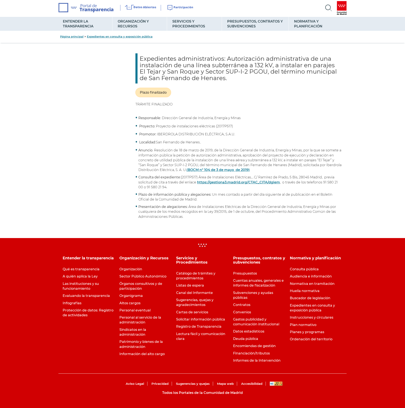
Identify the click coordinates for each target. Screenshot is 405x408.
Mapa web (225, 384)
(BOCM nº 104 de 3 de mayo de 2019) (218, 170)
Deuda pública (245, 339)
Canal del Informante (194, 293)
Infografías (72, 303)
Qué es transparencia (81, 269)
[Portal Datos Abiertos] (140, 8)
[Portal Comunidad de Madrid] (342, 8)
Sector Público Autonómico (142, 276)
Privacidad (160, 384)
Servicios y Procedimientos (188, 23)
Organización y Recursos (133, 23)
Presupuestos (245, 273)
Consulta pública (304, 269)
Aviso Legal (135, 384)
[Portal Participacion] (180, 8)
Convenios (242, 312)
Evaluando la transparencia (86, 296)
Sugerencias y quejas (193, 384)
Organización (130, 269)
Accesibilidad (251, 384)
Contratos (241, 305)
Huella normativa (305, 291)
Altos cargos (129, 303)
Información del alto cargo (142, 354)
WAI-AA (276, 384)
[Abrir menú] (328, 8)
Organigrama (131, 296)
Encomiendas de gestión (254, 346)
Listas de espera (190, 285)
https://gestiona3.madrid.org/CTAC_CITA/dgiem (238, 182)
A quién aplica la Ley (80, 276)
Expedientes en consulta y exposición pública (120, 36)
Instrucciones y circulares (311, 317)
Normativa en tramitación (312, 284)
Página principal (72, 36)
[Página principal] (85, 7)
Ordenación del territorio (311, 339)
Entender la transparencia (78, 23)
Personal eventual (135, 310)
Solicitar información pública (200, 319)
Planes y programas (307, 332)
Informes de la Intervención (257, 360)
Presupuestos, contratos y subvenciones (255, 23)
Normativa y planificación (308, 23)
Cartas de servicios (192, 312)
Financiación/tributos (251, 353)
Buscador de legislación (310, 298)
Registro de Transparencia (198, 327)
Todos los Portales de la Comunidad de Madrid (202, 393)
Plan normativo (303, 325)
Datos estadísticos (248, 331)
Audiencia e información (311, 276)
